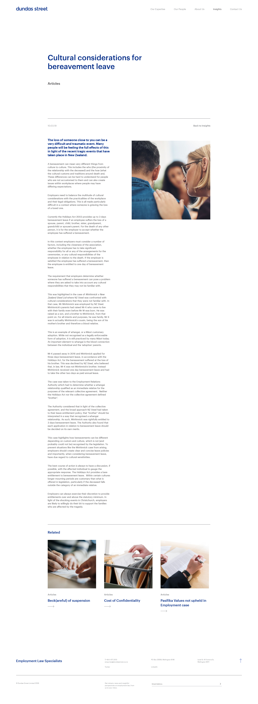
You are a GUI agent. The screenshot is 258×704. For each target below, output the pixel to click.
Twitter (107, 667)
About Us (199, 9)
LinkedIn (154, 667)
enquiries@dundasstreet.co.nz (116, 662)
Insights (217, 9)
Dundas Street (32, 9)
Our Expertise (157, 9)
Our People (180, 9)
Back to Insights (201, 125)
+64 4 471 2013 (111, 659)
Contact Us (236, 9)
